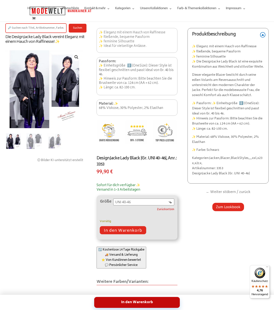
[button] (76, 57)
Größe (106, 202)
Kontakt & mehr (95, 9)
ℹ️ (129, 66)
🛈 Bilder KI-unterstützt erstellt (60, 160)
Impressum (233, 9)
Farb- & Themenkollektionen (196, 9)
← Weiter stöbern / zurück (228, 192)
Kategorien (122, 9)
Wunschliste (70, 9)
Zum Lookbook (228, 207)
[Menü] (267, 267)
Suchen (77, 28)
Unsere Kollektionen (154, 9)
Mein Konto (49, 9)
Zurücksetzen (165, 210)
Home (31, 9)
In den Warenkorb (123, 230)
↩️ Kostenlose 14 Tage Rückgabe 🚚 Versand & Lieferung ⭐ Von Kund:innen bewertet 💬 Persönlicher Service (121, 257)
